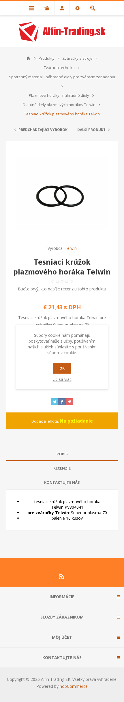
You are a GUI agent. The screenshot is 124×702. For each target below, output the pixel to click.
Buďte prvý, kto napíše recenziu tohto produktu (62, 289)
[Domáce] (28, 58)
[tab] (62, 454)
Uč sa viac (62, 379)
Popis (62, 454)
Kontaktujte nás (62, 482)
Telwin (71, 248)
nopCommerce (74, 686)
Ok (62, 368)
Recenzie (62, 468)
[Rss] (62, 576)
